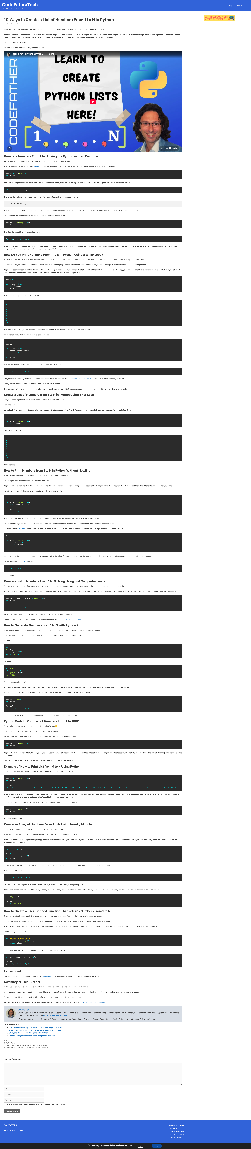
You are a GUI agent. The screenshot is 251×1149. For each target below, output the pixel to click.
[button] (246, 6)
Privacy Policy (173, 1128)
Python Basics (11, 1043)
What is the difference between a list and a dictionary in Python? (35, 1030)
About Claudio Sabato (176, 1125)
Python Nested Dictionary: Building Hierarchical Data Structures (27, 1047)
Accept (157, 1146)
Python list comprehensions (71, 619)
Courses (239, 6)
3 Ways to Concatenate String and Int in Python (28, 1033)
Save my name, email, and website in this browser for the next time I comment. (37, 1105)
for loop (22, 529)
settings (140, 1147)
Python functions (47, 976)
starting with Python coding (94, 1002)
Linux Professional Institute (55, 1015)
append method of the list (81, 379)
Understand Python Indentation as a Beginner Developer (32, 1036)
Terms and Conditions (176, 1131)
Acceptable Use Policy (176, 1134)
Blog (230, 6)
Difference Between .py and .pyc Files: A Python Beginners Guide (35, 1028)
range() (145, 992)
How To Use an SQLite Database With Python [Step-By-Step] (26, 1045)
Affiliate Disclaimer (175, 1138)
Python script (22, 561)
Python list (38, 166)
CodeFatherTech (20, 4)
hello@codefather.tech (16, 1130)
